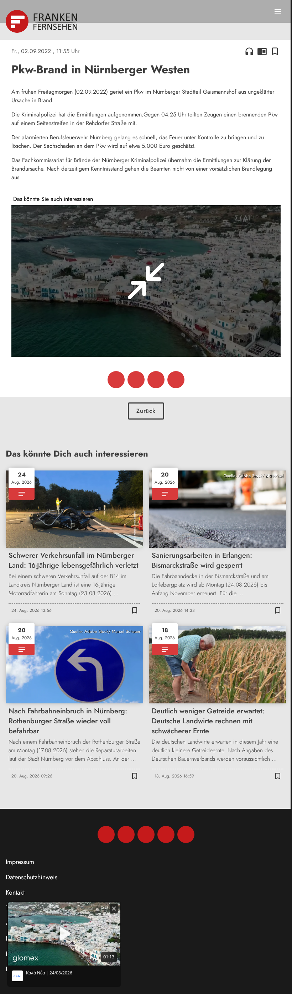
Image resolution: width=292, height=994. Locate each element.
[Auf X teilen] (136, 379)
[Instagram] (126, 834)
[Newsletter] (185, 834)
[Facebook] (106, 834)
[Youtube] (146, 834)
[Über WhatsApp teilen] (156, 379)
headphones (249, 51)
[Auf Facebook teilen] (116, 379)
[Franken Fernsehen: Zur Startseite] (42, 21)
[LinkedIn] (165, 834)
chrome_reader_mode (262, 51)
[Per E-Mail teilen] (175, 379)
